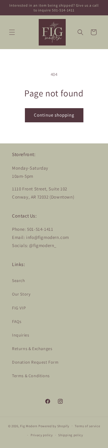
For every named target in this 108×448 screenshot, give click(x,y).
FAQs (16, 321)
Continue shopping (54, 115)
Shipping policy (70, 435)
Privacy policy (42, 435)
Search (18, 280)
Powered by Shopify (53, 426)
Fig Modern (29, 426)
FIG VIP (19, 308)
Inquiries (20, 335)
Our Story (21, 294)
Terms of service (87, 426)
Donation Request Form (35, 362)
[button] (12, 32)
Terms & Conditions (31, 375)
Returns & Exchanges (32, 348)
